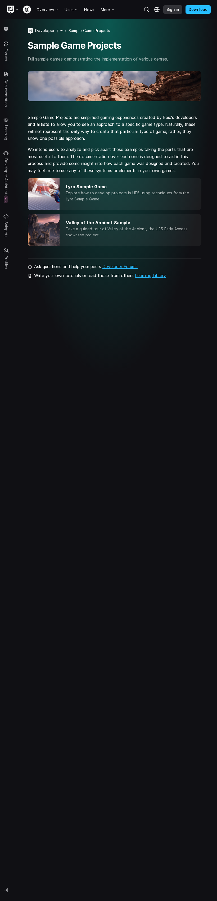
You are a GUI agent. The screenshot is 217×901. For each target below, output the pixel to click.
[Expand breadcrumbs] (61, 31)
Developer (45, 30)
